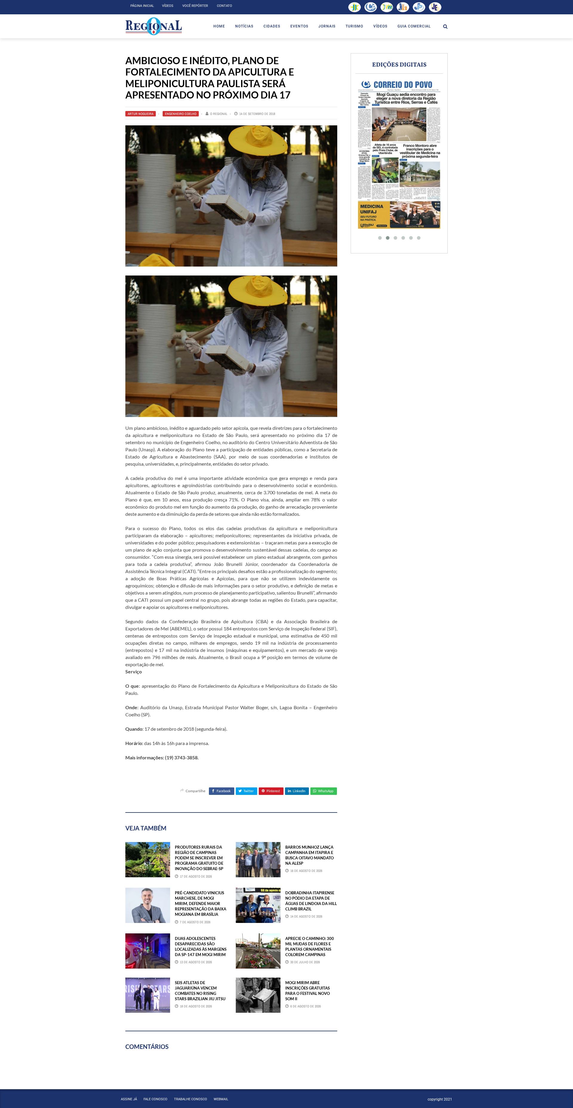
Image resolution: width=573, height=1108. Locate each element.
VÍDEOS (380, 26)
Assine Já (129, 1099)
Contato (224, 6)
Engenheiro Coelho (180, 114)
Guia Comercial (414, 26)
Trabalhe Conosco (190, 1099)
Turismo (354, 26)
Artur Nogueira (140, 114)
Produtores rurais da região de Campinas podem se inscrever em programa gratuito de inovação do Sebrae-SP (199, 858)
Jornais (326, 26)
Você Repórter (195, 6)
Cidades (272, 26)
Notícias (244, 26)
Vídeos (167, 6)
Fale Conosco (155, 1099)
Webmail (221, 1099)
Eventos (299, 26)
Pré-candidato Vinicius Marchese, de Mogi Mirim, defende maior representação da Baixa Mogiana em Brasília (200, 903)
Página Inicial (142, 6)
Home (219, 26)
